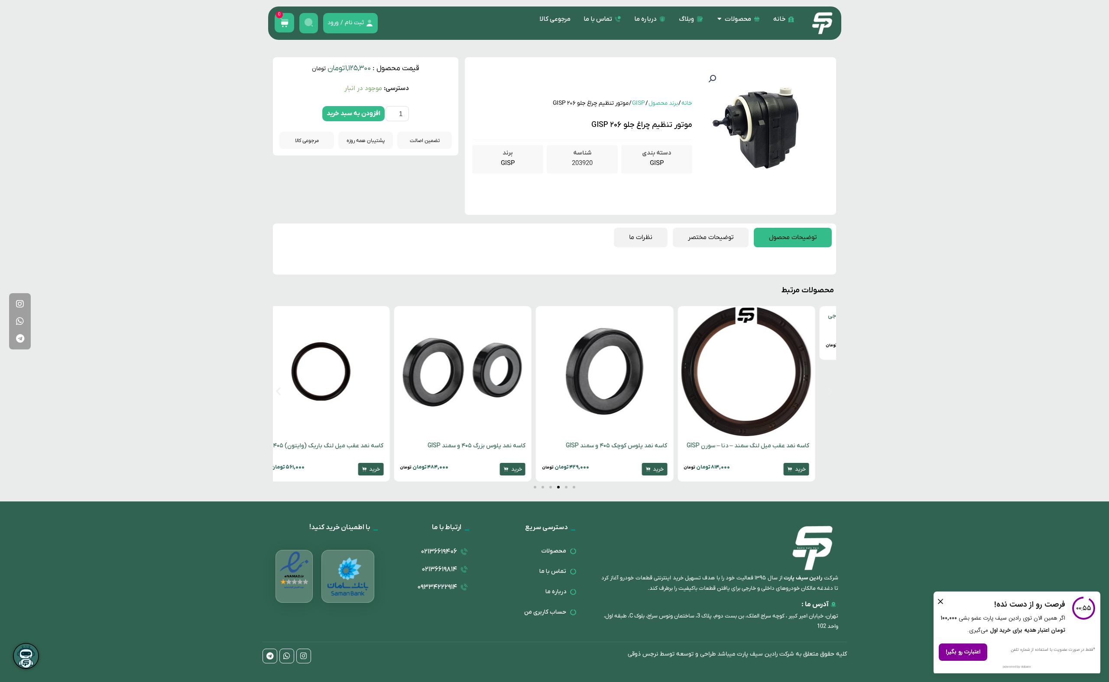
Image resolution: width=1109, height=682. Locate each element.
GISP (638, 103)
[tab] (793, 237)
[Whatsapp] (20, 321)
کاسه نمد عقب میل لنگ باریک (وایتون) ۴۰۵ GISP (340, 446)
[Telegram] (20, 338)
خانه (686, 103)
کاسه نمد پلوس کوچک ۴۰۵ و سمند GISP (636, 446)
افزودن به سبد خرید (353, 113)
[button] (712, 79)
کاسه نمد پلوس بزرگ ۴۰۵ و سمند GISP (496, 446)
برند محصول (663, 103)
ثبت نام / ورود (346, 23)
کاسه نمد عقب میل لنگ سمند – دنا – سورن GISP (767, 446)
